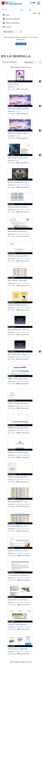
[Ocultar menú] (36, 13)
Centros (8, 27)
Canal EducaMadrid (13, 19)
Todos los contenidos (9, 62)
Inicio (7, 15)
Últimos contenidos (12, 23)
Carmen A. (18, 111)
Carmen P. (18, 86)
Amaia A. (17, 160)
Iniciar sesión (21, 44)
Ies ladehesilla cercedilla (22, 185)
